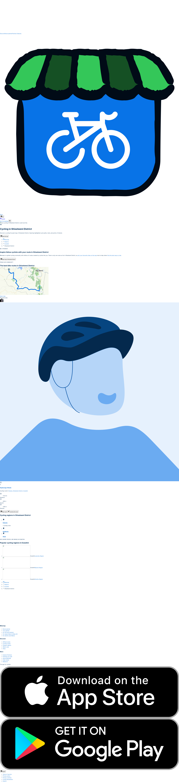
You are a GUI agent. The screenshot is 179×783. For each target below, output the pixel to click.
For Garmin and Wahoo (9, 635)
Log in (3, 219)
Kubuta (5, 523)
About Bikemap (7, 658)
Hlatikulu (6, 531)
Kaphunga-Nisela (5, 487)
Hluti (4, 536)
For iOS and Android (8, 632)
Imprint (5, 781)
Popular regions (7, 645)
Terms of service (7, 774)
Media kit (5, 661)
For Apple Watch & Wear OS (10, 634)
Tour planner (6, 630)
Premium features (16, 33)
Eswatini (6, 243)
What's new (6, 647)
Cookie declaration (8, 779)
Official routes (6, 642)
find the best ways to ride (114, 255)
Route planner (8, 33)
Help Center (6, 660)
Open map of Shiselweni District (8, 259)
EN (2, 216)
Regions (6, 241)
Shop (4, 648)
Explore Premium (7, 655)
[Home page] (89, 16)
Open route (4, 511)
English (3, 771)
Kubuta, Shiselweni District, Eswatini (18, 491)
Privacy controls (7, 777)
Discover (2, 33)
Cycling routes (6, 643)
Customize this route (14, 511)
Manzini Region (39, 567)
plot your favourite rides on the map (87, 255)
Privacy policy (6, 776)
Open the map (5, 236)
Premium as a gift (7, 656)
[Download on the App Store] (89, 692)
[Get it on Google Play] (89, 744)
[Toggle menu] (9, 221)
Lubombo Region (39, 556)
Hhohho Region (39, 579)
